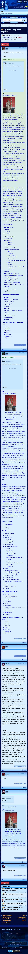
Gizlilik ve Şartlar (22, 942)
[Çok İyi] (20, 35)
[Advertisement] (13, 79)
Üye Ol (20, 1)
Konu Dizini (9, 942)
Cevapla (24, 349)
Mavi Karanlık (8, 933)
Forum (4, 24)
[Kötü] (15, 35)
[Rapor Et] (2, 349)
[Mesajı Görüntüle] (15, 806)
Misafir (26, 6)
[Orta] (16, 35)
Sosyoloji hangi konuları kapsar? (13, 903)
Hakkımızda (13, 944)
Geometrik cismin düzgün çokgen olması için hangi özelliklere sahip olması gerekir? (7, 919)
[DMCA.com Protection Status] (14, 951)
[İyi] (18, 35)
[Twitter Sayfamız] (20, 929)
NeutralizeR (23, 947)
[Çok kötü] (13, 35)
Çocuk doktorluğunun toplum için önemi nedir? (21, 918)
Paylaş (20, 638)
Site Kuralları (15, 942)
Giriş (26, 1)
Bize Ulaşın (19, 944)
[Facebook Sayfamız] (17, 929)
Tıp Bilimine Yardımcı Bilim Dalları (13, 899)
